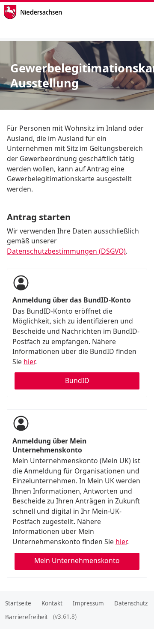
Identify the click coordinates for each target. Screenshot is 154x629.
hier (29, 361)
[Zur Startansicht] (56, 12)
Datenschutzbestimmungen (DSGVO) (66, 251)
